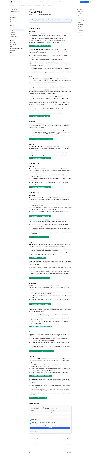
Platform (79, 18)
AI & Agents (23, 5)
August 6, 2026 (80, 24)
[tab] (33, 24)
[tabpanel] (50, 213)
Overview (12, 5)
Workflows (18, 5)
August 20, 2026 (80, 11)
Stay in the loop (80, 35)
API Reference (49, 5)
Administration (39, 5)
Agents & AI (80, 13)
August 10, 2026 (80, 20)
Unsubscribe (40, 431)
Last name (53, 410)
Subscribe (50, 427)
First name (32, 410)
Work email (53, 415)
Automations (80, 16)
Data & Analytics (31, 5)
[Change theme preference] (91, 2)
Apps (79, 15)
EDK (44, 5)
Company (32, 415)
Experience (80, 32)
